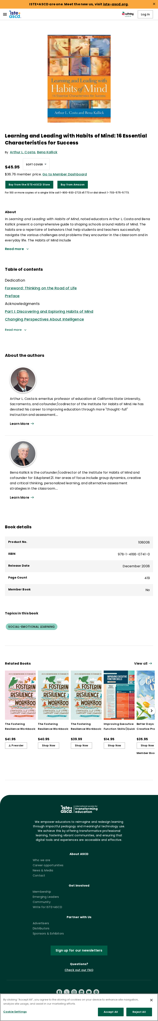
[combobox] (36, 164)
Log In (145, 14)
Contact (39, 875)
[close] (154, 4)
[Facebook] (59, 992)
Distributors (41, 928)
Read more (13, 330)
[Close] (151, 1000)
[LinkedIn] (81, 992)
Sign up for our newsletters (79, 950)
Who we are (41, 860)
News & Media (43, 870)
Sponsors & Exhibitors (48, 933)
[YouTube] (89, 992)
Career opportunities (48, 865)
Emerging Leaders (46, 897)
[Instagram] (74, 992)
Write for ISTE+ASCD (47, 907)
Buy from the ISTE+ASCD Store (29, 184)
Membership (42, 892)
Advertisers (41, 923)
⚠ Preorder (16, 745)
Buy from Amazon (73, 184)
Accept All (111, 1012)
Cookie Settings (15, 1012)
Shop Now (48, 745)
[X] (67, 992)
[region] (79, 1007)
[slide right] (152, 711)
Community (42, 902)
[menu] (4, 14)
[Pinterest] (96, 992)
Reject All (139, 1012)
